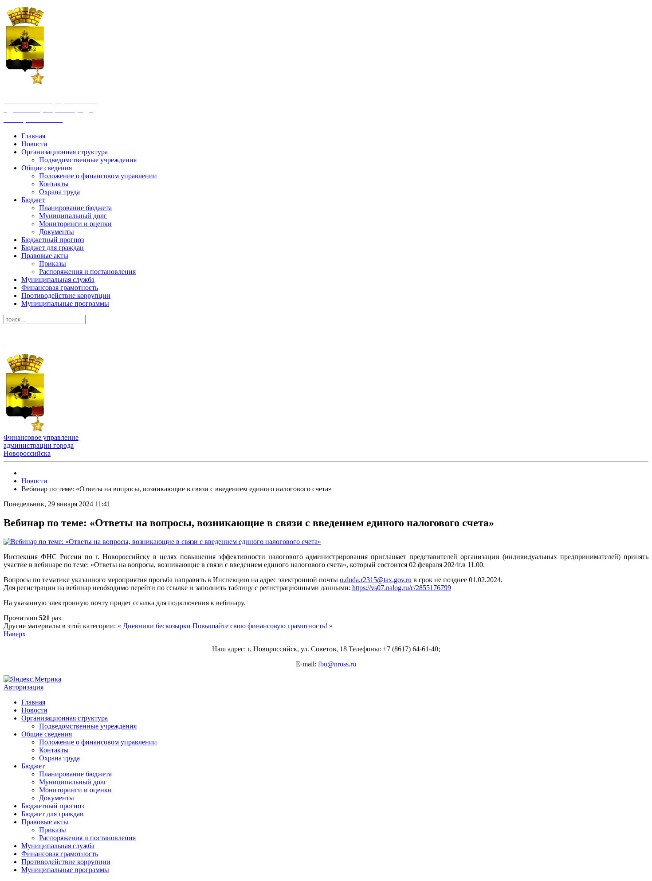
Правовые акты (44, 255)
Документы (56, 231)
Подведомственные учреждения (88, 160)
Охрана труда (59, 192)
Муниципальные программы (65, 303)
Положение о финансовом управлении (98, 176)
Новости (34, 144)
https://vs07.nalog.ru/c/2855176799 (401, 587)
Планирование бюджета (75, 207)
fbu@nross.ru (337, 664)
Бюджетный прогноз (52, 239)
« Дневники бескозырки (154, 626)
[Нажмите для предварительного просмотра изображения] (162, 541)
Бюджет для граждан (52, 247)
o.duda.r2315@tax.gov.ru (376, 579)
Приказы (52, 263)
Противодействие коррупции (65, 295)
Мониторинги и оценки (75, 223)
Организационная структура (64, 152)
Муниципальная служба (57, 279)
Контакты (54, 184)
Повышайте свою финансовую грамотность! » (262, 626)
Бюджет (33, 200)
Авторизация (23, 687)
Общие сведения (46, 168)
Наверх (15, 634)
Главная (33, 136)
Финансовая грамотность (59, 287)
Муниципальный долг (73, 215)
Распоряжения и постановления (87, 271)
